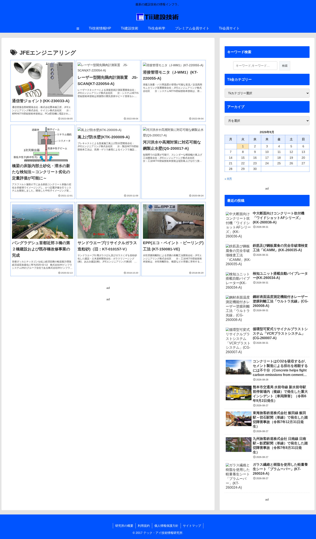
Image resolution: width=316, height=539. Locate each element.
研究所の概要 (124, 525)
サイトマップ (192, 525)
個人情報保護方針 (166, 525)
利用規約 (144, 525)
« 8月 (228, 178)
